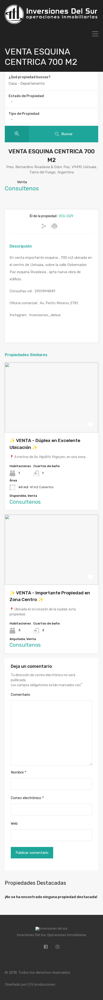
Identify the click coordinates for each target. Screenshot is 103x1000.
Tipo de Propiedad (24, 114)
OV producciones (42, 985)
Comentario (20, 694)
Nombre (18, 772)
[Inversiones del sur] (51, 22)
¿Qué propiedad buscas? (30, 77)
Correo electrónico (27, 798)
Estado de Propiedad (26, 96)
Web (14, 823)
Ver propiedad (51, 418)
